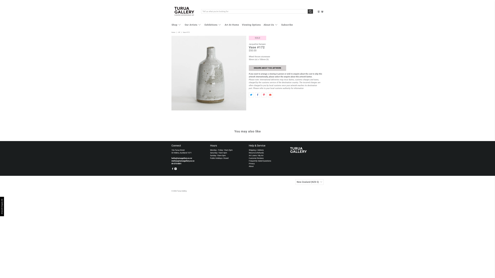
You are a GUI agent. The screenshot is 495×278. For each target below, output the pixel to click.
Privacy (252, 164)
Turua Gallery (182, 191)
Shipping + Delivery (256, 150)
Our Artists (191, 24)
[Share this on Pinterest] (264, 94)
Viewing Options (251, 24)
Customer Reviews (256, 158)
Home (173, 32)
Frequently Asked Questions (260, 161)
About (251, 166)
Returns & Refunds (256, 153)
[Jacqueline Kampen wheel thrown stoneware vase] (208, 73)
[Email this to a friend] (270, 94)
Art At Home (232, 24)
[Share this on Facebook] (257, 94)
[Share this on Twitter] (251, 94)
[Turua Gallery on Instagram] (175, 169)
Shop (174, 24)
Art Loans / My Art (256, 155)
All (179, 32)
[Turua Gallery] (184, 11)
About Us (269, 24)
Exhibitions (211, 24)
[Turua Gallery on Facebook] (172, 169)
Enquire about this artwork (267, 68)
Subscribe (287, 24)
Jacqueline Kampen (257, 44)
